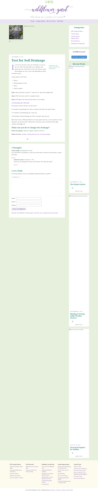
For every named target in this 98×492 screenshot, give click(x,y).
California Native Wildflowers (80, 468)
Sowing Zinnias (45, 484)
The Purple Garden (77, 184)
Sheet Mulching (61, 473)
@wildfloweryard (79, 52)
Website (14, 205)
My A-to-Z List (51, 21)
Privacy (53, 490)
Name (14, 198)
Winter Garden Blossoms (79, 478)
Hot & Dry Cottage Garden (80, 470)
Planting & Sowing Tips (78, 43)
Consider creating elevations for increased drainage (36, 134)
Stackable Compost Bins (15, 475)
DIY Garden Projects (77, 31)
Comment (16, 177)
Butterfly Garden (77, 466)
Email (14, 202)
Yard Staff (60, 21)
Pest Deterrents (75, 41)
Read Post (79, 191)
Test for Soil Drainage (62, 475)
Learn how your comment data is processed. (46, 213)
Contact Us (58, 490)
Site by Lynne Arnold (67, 490)
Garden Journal (40, 21)
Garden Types (75, 34)
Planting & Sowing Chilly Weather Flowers (77, 316)
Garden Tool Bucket (14, 473)
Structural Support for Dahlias (77, 448)
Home (32, 21)
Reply (14, 157)
